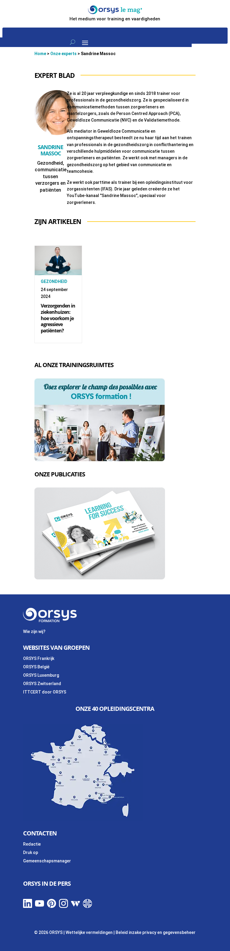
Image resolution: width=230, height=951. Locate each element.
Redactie (32, 844)
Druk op (30, 852)
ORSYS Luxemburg (41, 675)
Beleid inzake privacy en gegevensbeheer (156, 932)
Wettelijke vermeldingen (89, 932)
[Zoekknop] (72, 42)
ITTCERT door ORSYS (44, 692)
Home (40, 53)
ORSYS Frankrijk (38, 658)
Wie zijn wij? (34, 631)
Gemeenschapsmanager (47, 860)
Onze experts (63, 53)
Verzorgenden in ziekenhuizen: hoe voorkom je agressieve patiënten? (58, 318)
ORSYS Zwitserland (42, 683)
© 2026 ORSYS (48, 932)
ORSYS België (36, 666)
